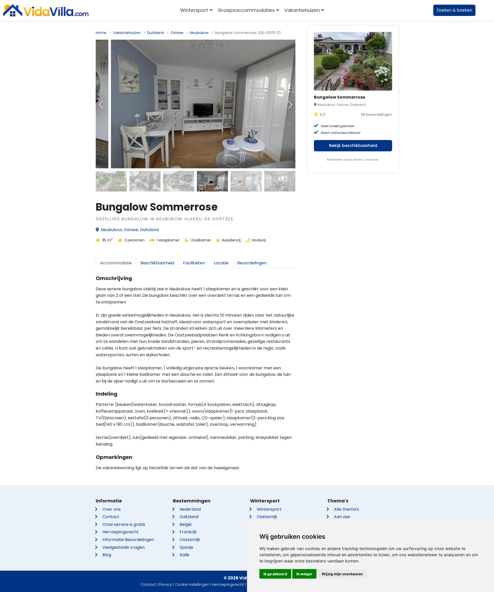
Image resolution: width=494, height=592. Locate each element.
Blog (106, 555)
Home (101, 32)
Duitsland (155, 32)
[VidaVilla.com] (46, 10)
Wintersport (269, 509)
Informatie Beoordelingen (128, 540)
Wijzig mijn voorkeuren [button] (342, 574)
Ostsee (177, 32)
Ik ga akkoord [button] (275, 574)
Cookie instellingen (192, 584)
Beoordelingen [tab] (252, 263)
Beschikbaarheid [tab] (157, 263)
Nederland (190, 509)
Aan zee (342, 517)
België (186, 524)
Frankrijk (188, 532)
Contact (110, 517)
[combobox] (334, 10)
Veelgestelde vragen (123, 547)
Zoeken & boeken (454, 10)
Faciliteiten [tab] (194, 263)
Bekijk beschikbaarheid (353, 146)
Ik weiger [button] (304, 574)
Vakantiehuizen (127, 32)
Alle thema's (346, 509)
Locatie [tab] (221, 263)
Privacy (165, 584)
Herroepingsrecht (120, 532)
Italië (184, 555)
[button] (290, 104)
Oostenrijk (190, 540)
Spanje (186, 547)
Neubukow (199, 32)
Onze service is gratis (123, 524)
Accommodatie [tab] (116, 263)
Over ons (111, 509)
